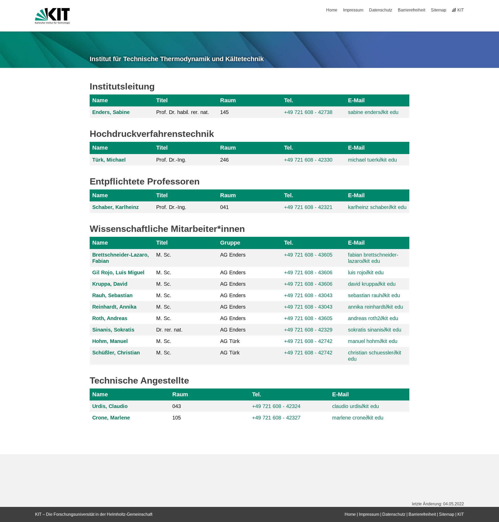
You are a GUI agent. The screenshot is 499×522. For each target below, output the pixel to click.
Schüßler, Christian (116, 352)
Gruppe (230, 242)
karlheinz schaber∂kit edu (377, 207)
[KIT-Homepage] (52, 16)
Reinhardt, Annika (114, 307)
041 (224, 207)
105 (176, 418)
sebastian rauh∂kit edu (374, 295)
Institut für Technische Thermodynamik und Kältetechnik (177, 58)
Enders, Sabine (111, 112)
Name (100, 100)
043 (176, 406)
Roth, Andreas (109, 318)
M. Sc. (163, 255)
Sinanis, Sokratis (113, 330)
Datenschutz (380, 10)
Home (331, 10)
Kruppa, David (109, 284)
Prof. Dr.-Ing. (171, 160)
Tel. (288, 100)
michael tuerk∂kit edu (372, 160)
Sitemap (438, 10)
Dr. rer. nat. (169, 330)
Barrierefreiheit (411, 10)
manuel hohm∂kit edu (372, 341)
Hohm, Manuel (110, 341)
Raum (228, 100)
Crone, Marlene (111, 418)
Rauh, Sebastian (112, 295)
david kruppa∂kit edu (372, 284)
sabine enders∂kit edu (373, 112)
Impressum (353, 10)
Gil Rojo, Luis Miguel (118, 272)
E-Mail (356, 100)
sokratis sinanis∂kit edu (374, 330)
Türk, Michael (109, 160)
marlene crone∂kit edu (357, 418)
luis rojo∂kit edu (366, 272)
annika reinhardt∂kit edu (375, 307)
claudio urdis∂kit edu (355, 406)
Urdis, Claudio (110, 406)
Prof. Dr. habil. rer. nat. (182, 112)
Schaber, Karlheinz (115, 207)
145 (224, 112)
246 (224, 160)
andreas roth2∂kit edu (373, 318)
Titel (162, 100)
